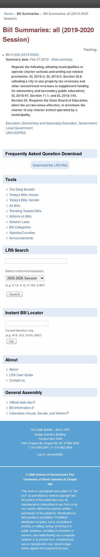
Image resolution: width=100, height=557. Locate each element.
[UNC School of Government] (48, 4)
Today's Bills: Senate (24, 200)
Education (13, 123)
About (13, 369)
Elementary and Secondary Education (49, 123)
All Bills (14, 205)
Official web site (22, 402)
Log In (41, 454)
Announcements (21, 238)
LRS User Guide (21, 374)
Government (88, 123)
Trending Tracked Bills (25, 210)
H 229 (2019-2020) (25, 54)
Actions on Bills (20, 216)
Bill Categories (20, 227)
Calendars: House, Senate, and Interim (39, 413)
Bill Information (21, 407)
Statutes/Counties (22, 232)
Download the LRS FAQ (50, 165)
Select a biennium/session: (24, 271)
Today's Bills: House (23, 194)
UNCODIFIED (16, 132)
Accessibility (55, 454)
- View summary (61, 59)
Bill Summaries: (28, 13)
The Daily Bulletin (22, 189)
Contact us (17, 380)
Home (8, 13)
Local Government (19, 127)
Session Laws (19, 221)
